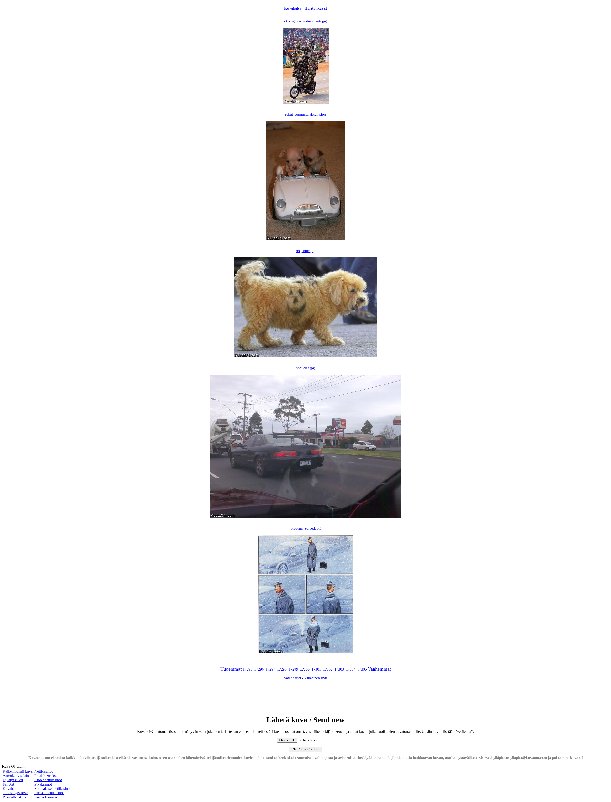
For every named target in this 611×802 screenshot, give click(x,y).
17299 (293, 669)
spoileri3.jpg (305, 368)
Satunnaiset (292, 678)
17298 (282, 669)
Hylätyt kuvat (316, 8)
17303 (339, 669)
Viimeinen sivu (315, 678)
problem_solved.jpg (306, 528)
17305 (362, 669)
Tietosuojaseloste (15, 793)
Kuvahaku (292, 8)
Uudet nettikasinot (48, 780)
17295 (247, 669)
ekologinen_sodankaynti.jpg (305, 21)
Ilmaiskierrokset (46, 776)
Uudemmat (231, 669)
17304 (350, 669)
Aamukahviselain (16, 776)
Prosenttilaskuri (14, 797)
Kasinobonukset (46, 797)
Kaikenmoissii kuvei (18, 771)
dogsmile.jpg (305, 251)
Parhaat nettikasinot (49, 793)
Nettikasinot (43, 771)
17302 (327, 669)
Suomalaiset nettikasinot (52, 788)
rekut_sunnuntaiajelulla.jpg (305, 114)
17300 (305, 669)
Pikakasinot (43, 784)
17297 (270, 669)
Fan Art (8, 784)
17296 (259, 669)
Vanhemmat (379, 669)
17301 (316, 669)
